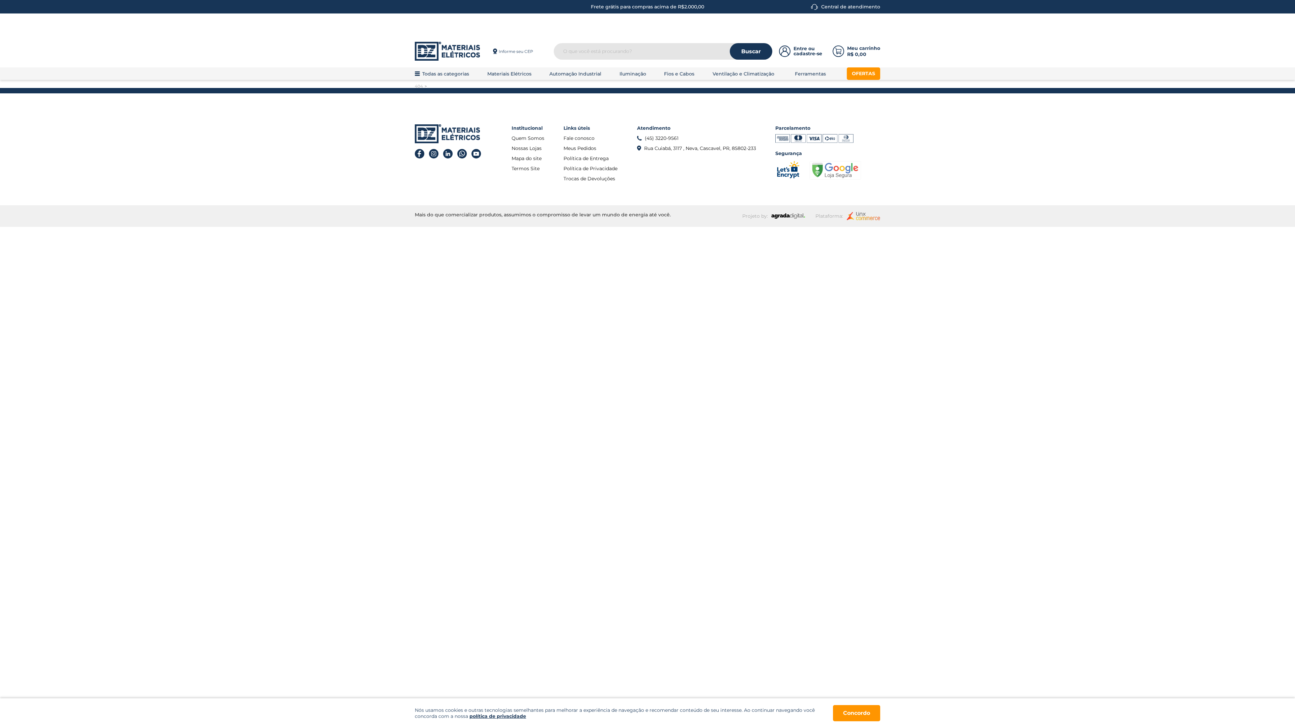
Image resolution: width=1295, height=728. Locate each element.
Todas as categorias (445, 73)
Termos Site (526, 168)
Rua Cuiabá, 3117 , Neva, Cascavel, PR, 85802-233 (700, 148)
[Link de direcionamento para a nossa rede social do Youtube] (476, 154)
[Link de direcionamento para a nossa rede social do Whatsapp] (462, 154)
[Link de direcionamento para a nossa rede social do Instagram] (434, 154)
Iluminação (633, 73)
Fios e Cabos (679, 73)
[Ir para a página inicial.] (447, 51)
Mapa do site (527, 158)
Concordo (856, 713)
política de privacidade (497, 716)
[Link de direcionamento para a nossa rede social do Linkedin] (448, 154)
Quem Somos (528, 138)
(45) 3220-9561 (662, 138)
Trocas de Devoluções (589, 179)
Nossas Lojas (527, 148)
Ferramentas (810, 73)
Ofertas (863, 73)
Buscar (751, 51)
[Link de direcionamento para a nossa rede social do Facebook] (420, 154)
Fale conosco (579, 138)
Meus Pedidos (580, 148)
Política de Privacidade (590, 168)
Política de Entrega (586, 158)
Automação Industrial (575, 73)
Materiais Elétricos (509, 73)
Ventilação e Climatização (743, 73)
